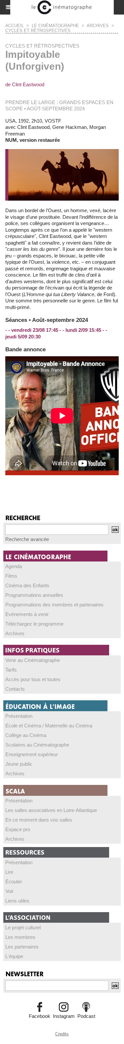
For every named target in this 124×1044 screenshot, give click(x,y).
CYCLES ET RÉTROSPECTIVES (37, 30)
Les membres (20, 937)
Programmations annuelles (34, 595)
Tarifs (11, 670)
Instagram (64, 1016)
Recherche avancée (27, 539)
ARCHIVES (98, 25)
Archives (14, 633)
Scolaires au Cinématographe (37, 745)
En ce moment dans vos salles (38, 820)
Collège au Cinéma (25, 735)
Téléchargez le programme (34, 624)
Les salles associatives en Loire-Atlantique (51, 810)
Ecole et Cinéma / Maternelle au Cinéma (48, 725)
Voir (9, 891)
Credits (62, 1033)
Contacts (15, 689)
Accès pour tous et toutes (33, 679)
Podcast (86, 1016)
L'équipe (14, 956)
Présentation (18, 716)
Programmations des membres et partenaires (54, 604)
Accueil (14, 25)
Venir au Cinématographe (32, 660)
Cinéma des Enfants (27, 585)
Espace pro (17, 829)
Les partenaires (22, 946)
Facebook (39, 1016)
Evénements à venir (27, 614)
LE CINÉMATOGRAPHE (55, 25)
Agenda (13, 566)
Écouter (13, 881)
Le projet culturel (23, 927)
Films (11, 576)
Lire (9, 872)
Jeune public (18, 764)
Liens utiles (17, 901)
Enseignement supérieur (31, 754)
